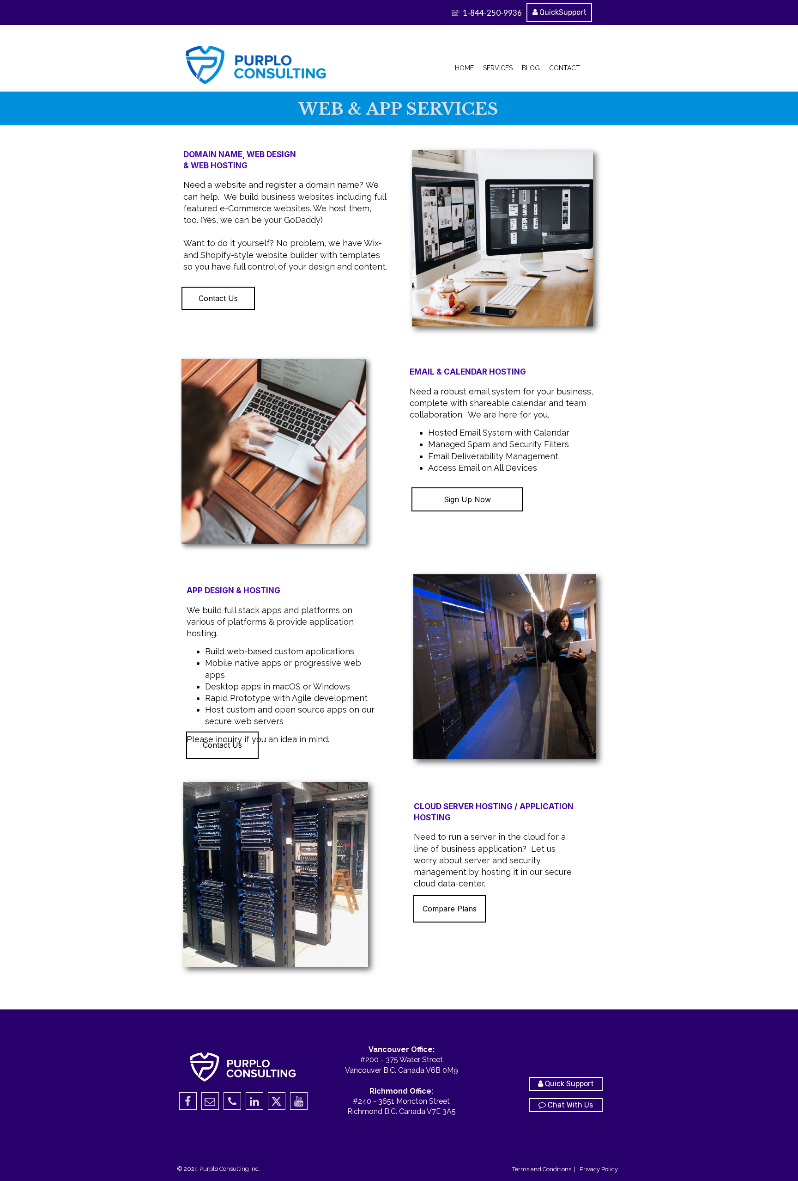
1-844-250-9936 (492, 13)
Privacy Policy (599, 1169)
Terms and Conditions (542, 1169)
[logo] (257, 63)
